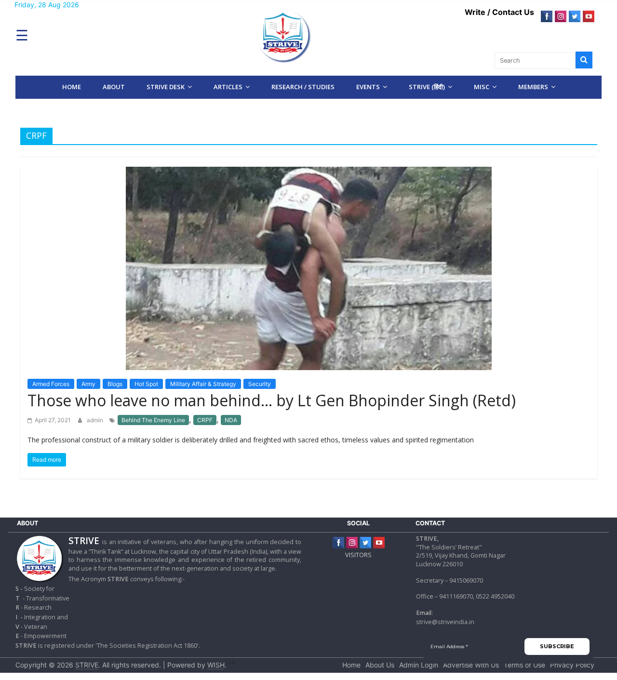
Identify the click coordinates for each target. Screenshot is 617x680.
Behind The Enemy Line (153, 420)
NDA (231, 420)
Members (533, 86)
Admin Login (418, 665)
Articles (228, 86)
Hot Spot (146, 383)
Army (88, 383)
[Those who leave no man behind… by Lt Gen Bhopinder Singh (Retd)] (309, 267)
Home (71, 86)
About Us (379, 665)
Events (368, 86)
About (114, 86)
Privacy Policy (572, 665)
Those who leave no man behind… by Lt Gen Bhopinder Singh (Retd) (271, 400)
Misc (481, 86)
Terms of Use (524, 665)
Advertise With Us (471, 665)
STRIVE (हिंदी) (427, 86)
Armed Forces (50, 383)
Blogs (114, 383)
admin (96, 420)
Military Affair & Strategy (203, 383)
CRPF (205, 420)
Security (259, 383)
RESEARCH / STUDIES (303, 86)
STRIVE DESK (166, 86)
